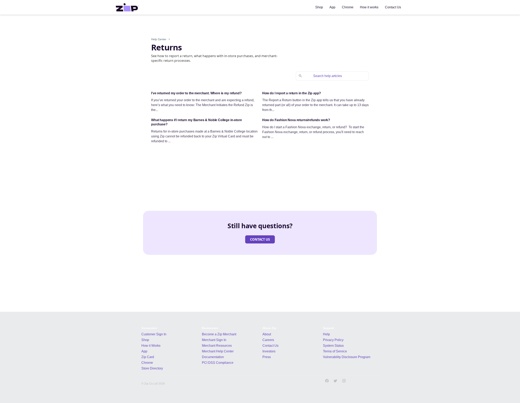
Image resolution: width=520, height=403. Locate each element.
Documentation (213, 357)
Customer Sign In (153, 334)
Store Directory (152, 368)
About (266, 334)
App (144, 351)
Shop (145, 340)
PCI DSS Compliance (217, 362)
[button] (260, 239)
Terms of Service (335, 351)
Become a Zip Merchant (219, 334)
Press (266, 357)
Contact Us (270, 345)
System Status (333, 345)
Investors (268, 351)
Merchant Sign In (214, 340)
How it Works (150, 345)
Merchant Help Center (218, 351)
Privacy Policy (333, 340)
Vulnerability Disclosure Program (346, 357)
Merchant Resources (217, 345)
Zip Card (147, 357)
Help (326, 334)
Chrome (147, 362)
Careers (268, 340)
